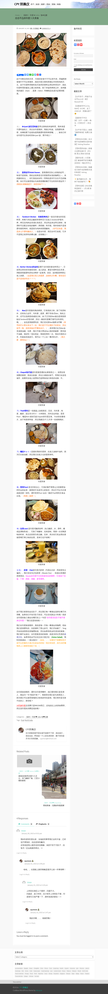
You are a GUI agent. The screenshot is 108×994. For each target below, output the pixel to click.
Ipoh (77, 968)
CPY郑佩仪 (35, 28)
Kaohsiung (17, 971)
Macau (63, 971)
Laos (51, 971)
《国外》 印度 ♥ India (30, 15)
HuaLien (67, 968)
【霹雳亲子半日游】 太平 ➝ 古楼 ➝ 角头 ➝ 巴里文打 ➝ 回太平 (83, 122)
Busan (30, 968)
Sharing (50, 973)
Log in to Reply (22, 853)
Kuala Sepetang (45, 971)
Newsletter (17, 982)
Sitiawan (68, 973)
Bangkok (26, 968)
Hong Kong (55, 968)
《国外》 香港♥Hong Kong (52, 803)
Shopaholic (56, 973)
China (41, 968)
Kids (23, 971)
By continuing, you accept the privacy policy (83, 65)
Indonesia (72, 968)
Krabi (31, 971)
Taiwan (82, 973)
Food (22, 720)
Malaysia (74, 971)
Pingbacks (43, 824)
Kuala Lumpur (37, 971)
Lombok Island (57, 971)
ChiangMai (36, 968)
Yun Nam (37, 976)
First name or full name (79, 53)
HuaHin (61, 968)
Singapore (62, 973)
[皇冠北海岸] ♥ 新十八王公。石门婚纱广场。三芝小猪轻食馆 (29, 778)
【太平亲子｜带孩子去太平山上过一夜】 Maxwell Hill (83, 99)
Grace (23, 830)
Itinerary (82, 968)
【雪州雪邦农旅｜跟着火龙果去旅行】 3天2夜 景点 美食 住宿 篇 (83, 151)
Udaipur (26, 976)
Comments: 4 (46, 28)
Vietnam (31, 976)
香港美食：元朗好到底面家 (53, 805)
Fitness (46, 968)
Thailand (87, 973)
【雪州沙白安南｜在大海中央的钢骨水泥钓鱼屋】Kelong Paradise (83, 141)
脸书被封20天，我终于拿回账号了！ (82, 180)
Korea (26, 971)
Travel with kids (19, 976)
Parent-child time (19, 973)
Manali (79, 971)
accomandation (19, 968)
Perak (31, 973)
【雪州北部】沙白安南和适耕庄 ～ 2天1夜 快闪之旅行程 (83, 188)
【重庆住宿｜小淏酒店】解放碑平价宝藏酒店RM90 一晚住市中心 (83, 160)
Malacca (69, 971)
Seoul (46, 973)
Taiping (77, 973)
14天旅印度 (21, 705)
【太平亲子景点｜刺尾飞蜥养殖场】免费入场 (83, 131)
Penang (27, 973)
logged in (29, 936)
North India (29, 720)
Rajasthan (40, 973)
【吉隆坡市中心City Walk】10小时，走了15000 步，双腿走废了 (83, 108)
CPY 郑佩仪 (23, 987)
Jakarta (87, 968)
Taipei (73, 973)
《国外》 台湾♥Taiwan (26, 771)
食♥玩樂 (44, 15)
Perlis (35, 973)
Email (75, 59)
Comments (26, 824)
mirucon (39, 990)
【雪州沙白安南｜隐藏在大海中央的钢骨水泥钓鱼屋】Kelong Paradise (83, 171)
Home (17, 15)
